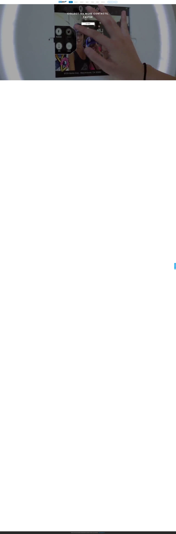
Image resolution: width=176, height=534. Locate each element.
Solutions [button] (81, 2)
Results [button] (87, 2)
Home (71, 2)
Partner (97, 2)
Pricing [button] (92, 2)
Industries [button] (75, 2)
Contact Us (103, 2)
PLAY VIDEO (88, 23)
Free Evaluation (101, 532)
